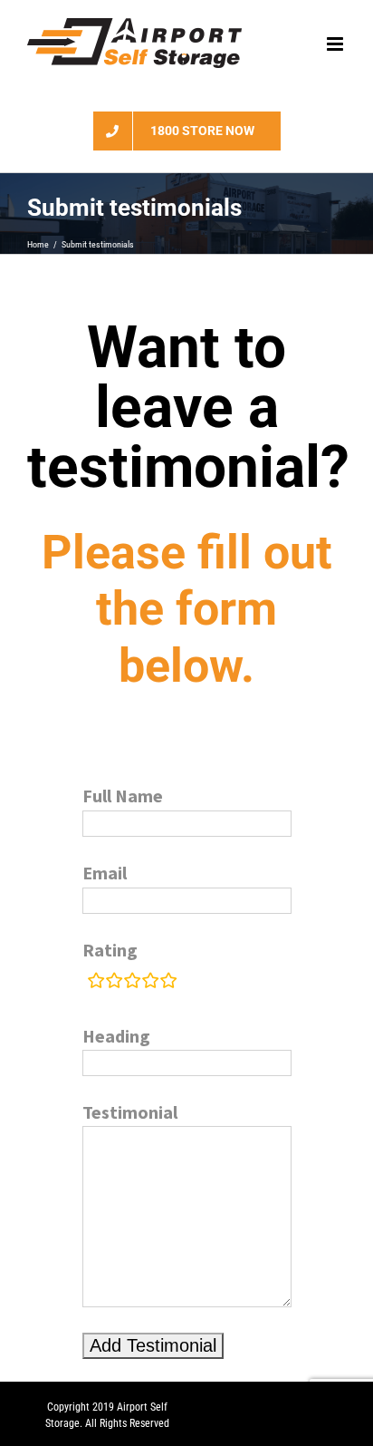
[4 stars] (150, 981)
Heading (116, 1035)
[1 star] (96, 981)
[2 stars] (114, 981)
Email (104, 872)
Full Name (122, 795)
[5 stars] (168, 981)
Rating (110, 949)
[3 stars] (132, 981)
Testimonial (129, 1112)
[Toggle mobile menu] (336, 43)
